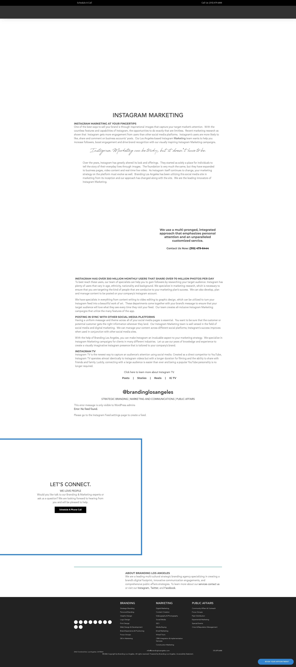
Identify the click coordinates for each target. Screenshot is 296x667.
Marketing (180, 138)
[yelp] (110, 622)
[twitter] (81, 622)
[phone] (81, 627)
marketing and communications (152, 399)
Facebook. (170, 588)
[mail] (76, 627)
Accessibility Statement (184, 654)
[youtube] (95, 622)
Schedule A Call (84, 3)
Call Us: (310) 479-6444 (212, 3)
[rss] (105, 622)
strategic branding (114, 399)
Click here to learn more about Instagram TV (149, 372)
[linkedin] (100, 622)
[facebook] (76, 622)
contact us (213, 584)
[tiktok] (90, 622)
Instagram (143, 588)
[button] (88, 652)
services (203, 584)
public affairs (185, 399)
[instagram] (85, 622)
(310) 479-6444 (199, 248)
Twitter (154, 588)
